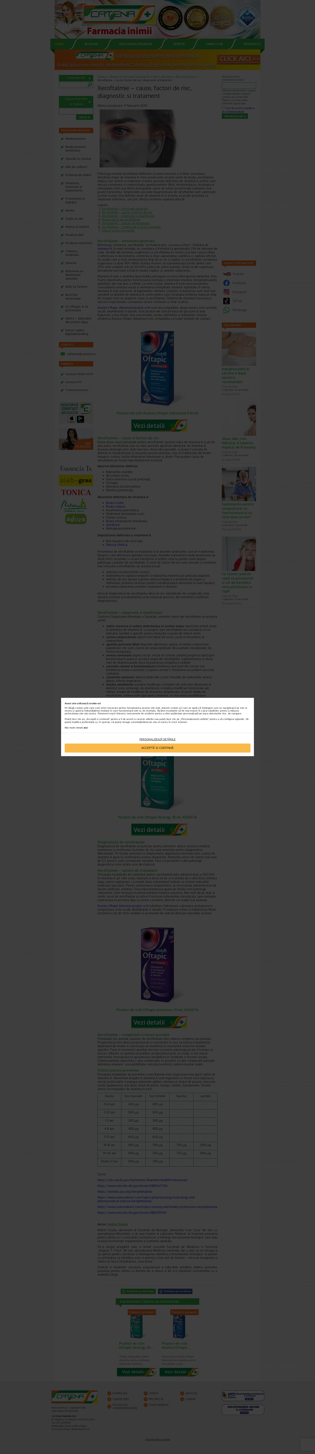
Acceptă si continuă (157, 748)
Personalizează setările (158, 739)
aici (86, 727)
